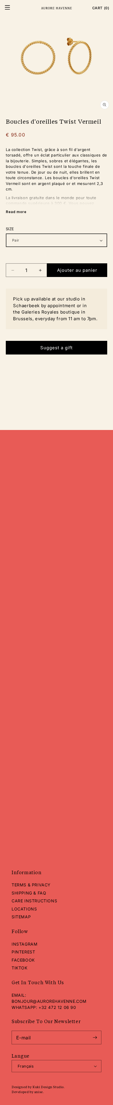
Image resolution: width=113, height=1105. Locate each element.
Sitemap (21, 916)
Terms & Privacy (31, 884)
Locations (24, 908)
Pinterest (23, 951)
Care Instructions (34, 900)
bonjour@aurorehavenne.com (49, 1001)
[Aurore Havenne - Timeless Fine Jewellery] (56, 8)
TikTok (20, 967)
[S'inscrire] (94, 1037)
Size (10, 228)
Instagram (24, 944)
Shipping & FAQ (29, 892)
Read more (16, 212)
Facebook (23, 960)
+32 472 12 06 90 (57, 1007)
